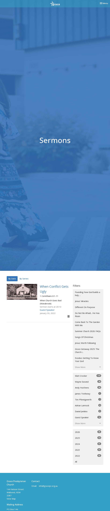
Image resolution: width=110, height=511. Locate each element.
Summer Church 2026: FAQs (88, 331)
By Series (24, 278)
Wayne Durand (87, 381)
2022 (87, 455)
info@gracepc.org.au (48, 486)
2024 (87, 443)
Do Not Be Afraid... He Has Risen (87, 314)
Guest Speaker (87, 417)
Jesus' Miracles (82, 301)
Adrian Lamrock (87, 405)
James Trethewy (87, 393)
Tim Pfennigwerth (87, 399)
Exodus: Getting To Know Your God (87, 359)
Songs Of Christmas (84, 337)
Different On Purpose (85, 307)
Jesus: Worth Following (85, 343)
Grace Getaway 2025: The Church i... (87, 350)
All (76, 461)
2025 (87, 437)
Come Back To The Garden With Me (87, 323)
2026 (87, 432)
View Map (11, 498)
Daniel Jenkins (87, 411)
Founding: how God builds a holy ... (87, 294)
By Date (12, 278)
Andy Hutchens (87, 387)
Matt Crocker (87, 375)
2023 (87, 449)
